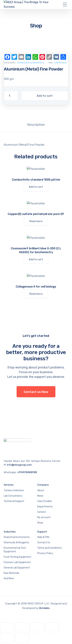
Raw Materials (11, 573)
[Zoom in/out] (7, 627)
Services (9, 484)
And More (9, 578)
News (40, 495)
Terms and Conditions (49, 547)
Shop (40, 522)
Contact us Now (36, 392)
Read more (35, 221)
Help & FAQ (43, 537)
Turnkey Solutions (14, 490)
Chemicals (60, 63)
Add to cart (45, 95)
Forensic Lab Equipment (17, 562)
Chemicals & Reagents (30, 63)
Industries (10, 531)
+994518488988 (27, 472)
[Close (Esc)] (52, 627)
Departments (45, 506)
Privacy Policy (45, 553)
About (40, 490)
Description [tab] (36, 125)
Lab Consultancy (13, 495)
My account (44, 517)
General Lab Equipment (17, 567)
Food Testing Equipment (17, 556)
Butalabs (44, 608)
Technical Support (14, 501)
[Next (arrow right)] (22, 638)
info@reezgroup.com (19, 464)
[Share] (37, 627)
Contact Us (43, 542)
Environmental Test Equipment (15, 549)
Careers (41, 511)
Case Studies (44, 501)
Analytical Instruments (17, 537)
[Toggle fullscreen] (22, 627)
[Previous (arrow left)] (7, 638)
